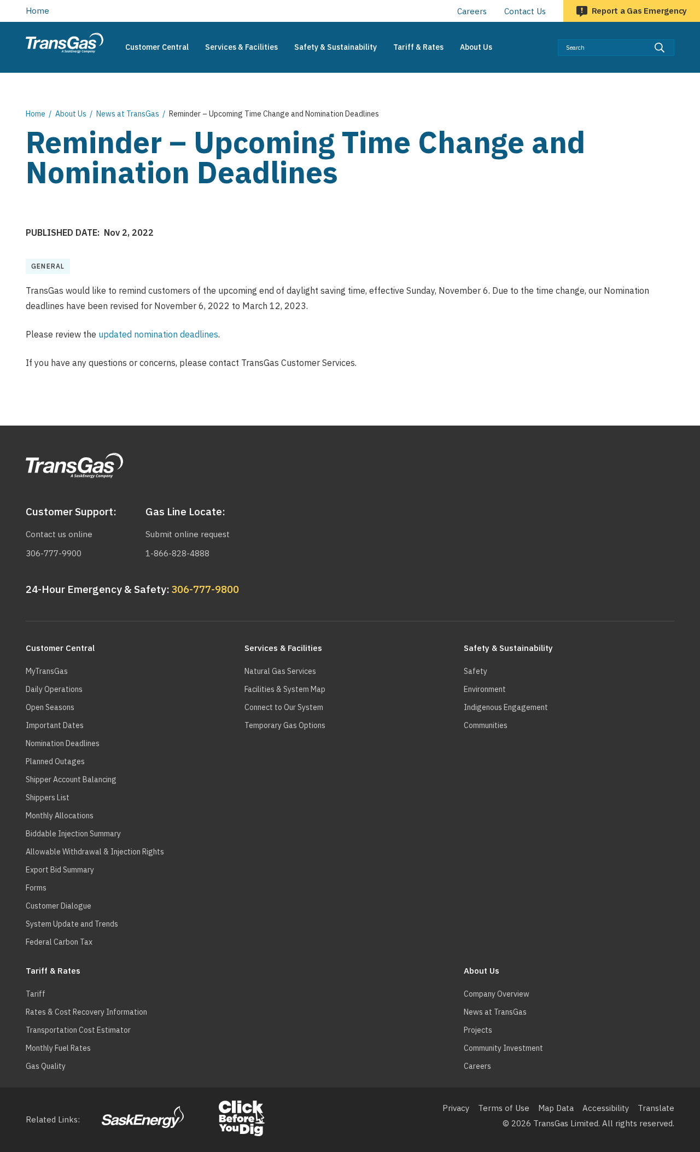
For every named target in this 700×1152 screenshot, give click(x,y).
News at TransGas (127, 114)
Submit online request (187, 534)
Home (37, 10)
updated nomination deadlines (158, 334)
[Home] (64, 43)
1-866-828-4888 (177, 553)
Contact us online (59, 534)
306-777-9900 (53, 553)
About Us (70, 114)
